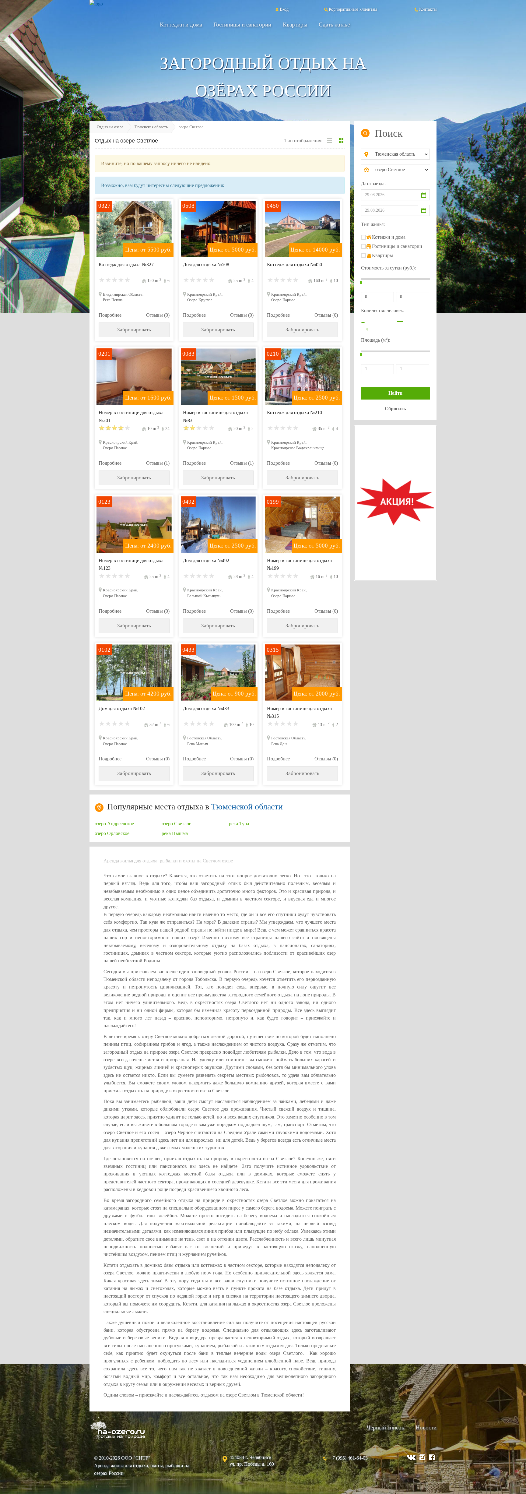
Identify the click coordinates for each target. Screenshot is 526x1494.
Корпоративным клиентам (353, 9)
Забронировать (134, 330)
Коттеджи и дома (181, 24)
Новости (426, 1427)
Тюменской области (247, 806)
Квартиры (295, 24)
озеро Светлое (176, 823)
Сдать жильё (334, 24)
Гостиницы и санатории (242, 24)
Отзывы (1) (158, 463)
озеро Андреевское (114, 823)
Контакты (428, 9)
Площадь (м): (375, 339)
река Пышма (175, 833)
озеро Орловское (112, 833)
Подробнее (110, 315)
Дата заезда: (373, 183)
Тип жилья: (373, 224)
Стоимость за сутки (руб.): (388, 268)
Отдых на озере (110, 127)
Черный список (385, 1427)
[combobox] (400, 154)
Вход (284, 9)
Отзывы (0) (158, 315)
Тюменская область (151, 127)
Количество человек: (382, 310)
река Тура (239, 823)
